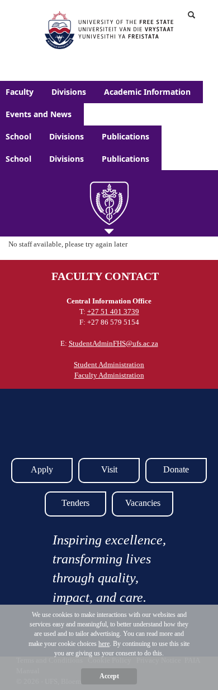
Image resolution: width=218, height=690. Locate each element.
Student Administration (109, 364)
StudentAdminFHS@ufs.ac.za (113, 343)
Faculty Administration (109, 375)
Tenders (75, 503)
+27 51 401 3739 (113, 311)
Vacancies (142, 503)
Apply (42, 469)
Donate (176, 469)
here (104, 644)
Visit (109, 469)
